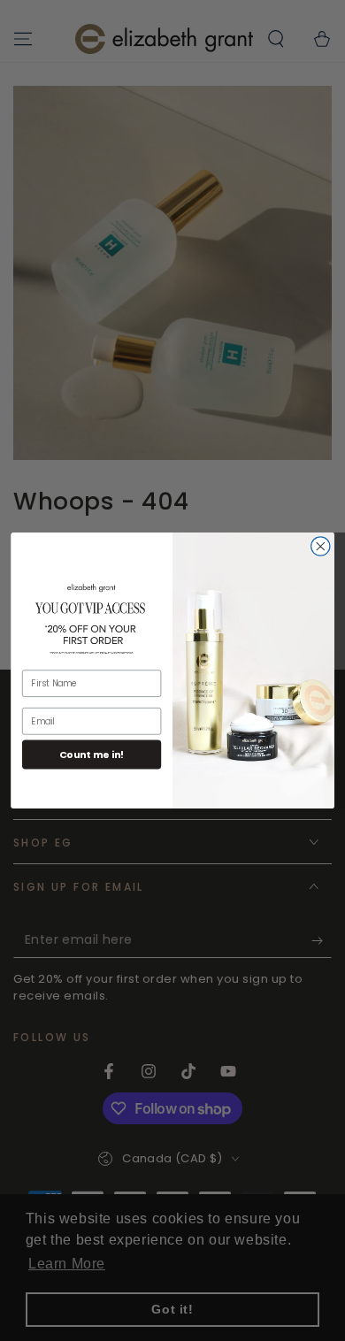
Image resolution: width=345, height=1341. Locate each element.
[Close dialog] (320, 546)
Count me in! (92, 754)
